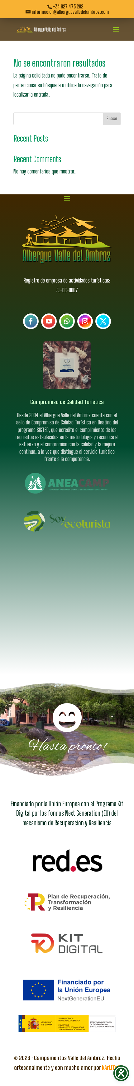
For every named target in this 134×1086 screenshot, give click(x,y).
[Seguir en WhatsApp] (67, 321)
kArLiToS (111, 1067)
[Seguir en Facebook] (31, 321)
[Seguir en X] (103, 321)
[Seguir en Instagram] (85, 321)
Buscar (112, 118)
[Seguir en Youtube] (49, 321)
